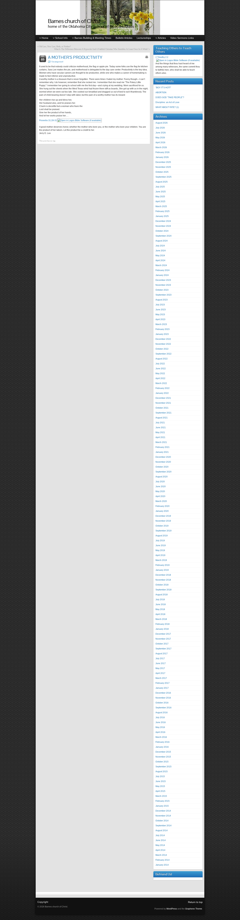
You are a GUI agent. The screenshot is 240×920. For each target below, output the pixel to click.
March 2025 (161, 206)
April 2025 (160, 201)
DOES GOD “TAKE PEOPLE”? (169, 97)
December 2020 (163, 457)
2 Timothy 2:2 (161, 57)
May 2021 (160, 432)
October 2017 (161, 644)
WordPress (171, 909)
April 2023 (160, 319)
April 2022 (160, 378)
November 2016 (163, 698)
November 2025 (163, 167)
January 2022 (162, 393)
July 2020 (160, 481)
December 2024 (163, 221)
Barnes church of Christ (74, 21)
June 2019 (160, 545)
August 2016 (161, 712)
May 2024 (160, 255)
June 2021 (160, 427)
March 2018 (161, 619)
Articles (162, 38)
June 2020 (160, 486)
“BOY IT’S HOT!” (163, 87)
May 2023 (160, 314)
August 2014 (161, 830)
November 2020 (163, 462)
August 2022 (161, 359)
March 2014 (161, 855)
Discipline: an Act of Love (167, 102)
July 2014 (160, 835)
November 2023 (163, 285)
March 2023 (161, 324)
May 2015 (160, 786)
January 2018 (162, 629)
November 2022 (163, 344)
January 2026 (162, 157)
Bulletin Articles (124, 38)
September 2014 (163, 825)
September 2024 (163, 236)
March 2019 (161, 560)
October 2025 (161, 172)
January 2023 (162, 334)
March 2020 (161, 501)
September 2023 (163, 295)
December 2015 (163, 752)
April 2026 (160, 142)
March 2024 (161, 265)
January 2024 (162, 275)
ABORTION (160, 92)
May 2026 (160, 137)
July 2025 (160, 187)
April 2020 (160, 496)
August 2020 (161, 476)
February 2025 (162, 211)
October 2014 (161, 820)
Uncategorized (57, 62)
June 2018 (160, 604)
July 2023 (160, 304)
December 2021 (163, 398)
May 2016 (160, 727)
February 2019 (162, 565)
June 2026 (160, 132)
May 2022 (160, 373)
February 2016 (162, 742)
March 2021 (161, 442)
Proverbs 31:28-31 (48, 120)
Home (45, 38)
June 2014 (160, 840)
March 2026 (161, 147)
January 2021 (162, 452)
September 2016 (163, 707)
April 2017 (160, 673)
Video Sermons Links (182, 38)
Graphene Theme (193, 909)
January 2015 (162, 806)
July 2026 (160, 128)
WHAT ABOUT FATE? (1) (167, 107)
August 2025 (161, 182)
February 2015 (162, 801)
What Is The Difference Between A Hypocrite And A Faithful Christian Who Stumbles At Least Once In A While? (101, 49)
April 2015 (160, 791)
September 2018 (163, 589)
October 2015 (161, 761)
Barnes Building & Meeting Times (92, 38)
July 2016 (160, 717)
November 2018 (163, 580)
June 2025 (160, 191)
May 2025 (160, 196)
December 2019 (163, 516)
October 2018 (161, 585)
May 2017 (160, 668)
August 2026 (161, 123)
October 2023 (161, 290)
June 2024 (160, 250)
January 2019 (162, 570)
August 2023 (161, 300)
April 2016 (160, 732)
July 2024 (160, 245)
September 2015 (163, 766)
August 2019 (161, 535)
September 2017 (163, 648)
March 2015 (161, 796)
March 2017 (161, 678)
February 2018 (162, 624)
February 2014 (162, 860)
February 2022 (162, 388)
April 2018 (160, 614)
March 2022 (161, 383)
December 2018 (163, 575)
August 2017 (161, 653)
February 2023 (162, 329)
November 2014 (163, 816)
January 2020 (162, 511)
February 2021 (162, 447)
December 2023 (163, 280)
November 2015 (163, 757)
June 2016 (160, 722)
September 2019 (163, 531)
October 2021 (161, 408)
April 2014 (160, 850)
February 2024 (162, 270)
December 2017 (163, 634)
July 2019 (160, 540)
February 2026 (162, 152)
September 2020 (163, 472)
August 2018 (161, 594)
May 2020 (160, 491)
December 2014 (163, 811)
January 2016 (162, 747)
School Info (61, 38)
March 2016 (161, 737)
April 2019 (160, 555)
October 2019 (161, 526)
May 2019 (160, 550)
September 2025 (163, 177)
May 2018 (160, 609)
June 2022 (160, 368)
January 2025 (162, 216)
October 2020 (161, 467)
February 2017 (162, 683)
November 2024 (163, 226)
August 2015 (161, 771)
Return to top (195, 902)
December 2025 (163, 162)
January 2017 (162, 688)
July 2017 (160, 658)
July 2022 (160, 363)
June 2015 (160, 781)
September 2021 (163, 413)
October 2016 (161, 702)
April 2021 (160, 437)
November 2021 (163, 403)
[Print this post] (146, 56)
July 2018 (160, 599)
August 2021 (161, 417)
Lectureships (144, 38)
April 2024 (160, 260)
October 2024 (161, 231)
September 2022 (163, 354)
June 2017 (160, 663)
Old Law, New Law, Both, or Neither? (55, 46)
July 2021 (160, 422)
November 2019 (163, 521)
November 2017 (163, 639)
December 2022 (163, 339)
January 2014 (162, 865)
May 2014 (160, 845)
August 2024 (161, 241)
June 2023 (160, 309)
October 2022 (161, 349)
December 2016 (163, 693)
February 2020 (162, 506)
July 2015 (160, 776)
